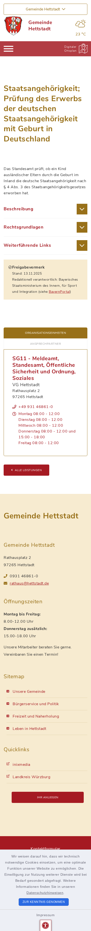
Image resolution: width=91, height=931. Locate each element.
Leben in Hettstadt (29, 728)
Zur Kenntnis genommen (44, 902)
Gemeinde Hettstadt (40, 25)
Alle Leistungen (28, 470)
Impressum (45, 915)
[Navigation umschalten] (8, 48)
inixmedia (21, 764)
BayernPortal (59, 291)
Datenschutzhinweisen (44, 893)
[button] (45, 925)
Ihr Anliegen (47, 797)
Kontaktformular (45, 848)
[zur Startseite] (13, 25)
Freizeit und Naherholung (36, 716)
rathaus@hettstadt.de (29, 583)
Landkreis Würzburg (31, 777)
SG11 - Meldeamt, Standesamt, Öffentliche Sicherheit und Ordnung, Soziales (44, 368)
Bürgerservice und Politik (36, 704)
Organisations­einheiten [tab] (45, 333)
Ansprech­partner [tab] (45, 344)
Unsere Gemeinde (29, 691)
